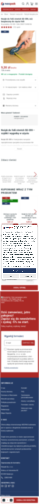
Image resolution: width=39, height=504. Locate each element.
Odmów (11, 276)
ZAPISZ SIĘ (28, 343)
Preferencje (28, 276)
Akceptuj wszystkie (19, 271)
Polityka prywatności (11, 368)
